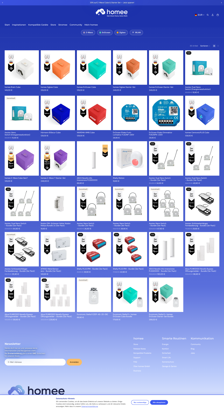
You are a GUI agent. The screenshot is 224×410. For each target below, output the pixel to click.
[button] (205, 45)
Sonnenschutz (168, 362)
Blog (192, 349)
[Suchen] (207, 14)
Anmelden (74, 362)
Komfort (165, 349)
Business (137, 371)
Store (135, 344)
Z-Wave (89, 32)
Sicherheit (166, 353)
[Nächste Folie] (221, 2)
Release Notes (139, 349)
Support (136, 357)
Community (196, 344)
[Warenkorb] (217, 14)
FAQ (135, 362)
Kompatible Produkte (142, 353)
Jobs (193, 353)
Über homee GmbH (141, 366)
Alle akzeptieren (159, 402)
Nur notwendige (140, 402)
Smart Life (166, 357)
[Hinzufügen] (35, 81)
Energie (165, 344)
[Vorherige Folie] (2, 2)
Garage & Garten (169, 366)
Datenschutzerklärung (89, 406)
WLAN (138, 32)
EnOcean (106, 32)
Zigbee (122, 32)
